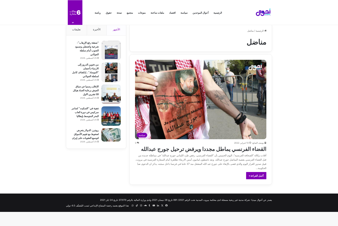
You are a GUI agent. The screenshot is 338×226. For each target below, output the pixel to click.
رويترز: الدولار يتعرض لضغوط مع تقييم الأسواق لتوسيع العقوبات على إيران (85, 134)
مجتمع (130, 12)
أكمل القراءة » (256, 175)
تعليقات (76, 29)
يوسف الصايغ (258, 142)
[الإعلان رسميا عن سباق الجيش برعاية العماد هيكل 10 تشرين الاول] (111, 94)
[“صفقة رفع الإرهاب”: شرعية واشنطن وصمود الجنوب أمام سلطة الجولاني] (111, 50)
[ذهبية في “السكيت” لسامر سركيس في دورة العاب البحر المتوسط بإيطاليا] (111, 116)
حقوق (109, 12)
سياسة (184, 12)
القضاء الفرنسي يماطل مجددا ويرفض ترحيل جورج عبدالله (203, 148)
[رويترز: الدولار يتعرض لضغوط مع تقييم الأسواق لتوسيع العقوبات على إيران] (111, 134)
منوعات (142, 12)
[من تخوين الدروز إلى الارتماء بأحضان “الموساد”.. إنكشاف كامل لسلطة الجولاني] (111, 72)
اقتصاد (172, 12)
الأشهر (116, 29)
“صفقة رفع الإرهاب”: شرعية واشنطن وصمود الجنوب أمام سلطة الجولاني (87, 48)
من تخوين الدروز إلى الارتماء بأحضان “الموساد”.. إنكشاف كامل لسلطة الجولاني (85, 70)
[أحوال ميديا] (263, 12)
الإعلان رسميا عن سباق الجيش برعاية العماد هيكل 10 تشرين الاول (86, 90)
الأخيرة (97, 29)
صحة (119, 12)
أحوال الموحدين (201, 12)
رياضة (98, 12)
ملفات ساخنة (157, 12)
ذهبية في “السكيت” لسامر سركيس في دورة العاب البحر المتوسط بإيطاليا (85, 112)
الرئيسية (218, 12)
